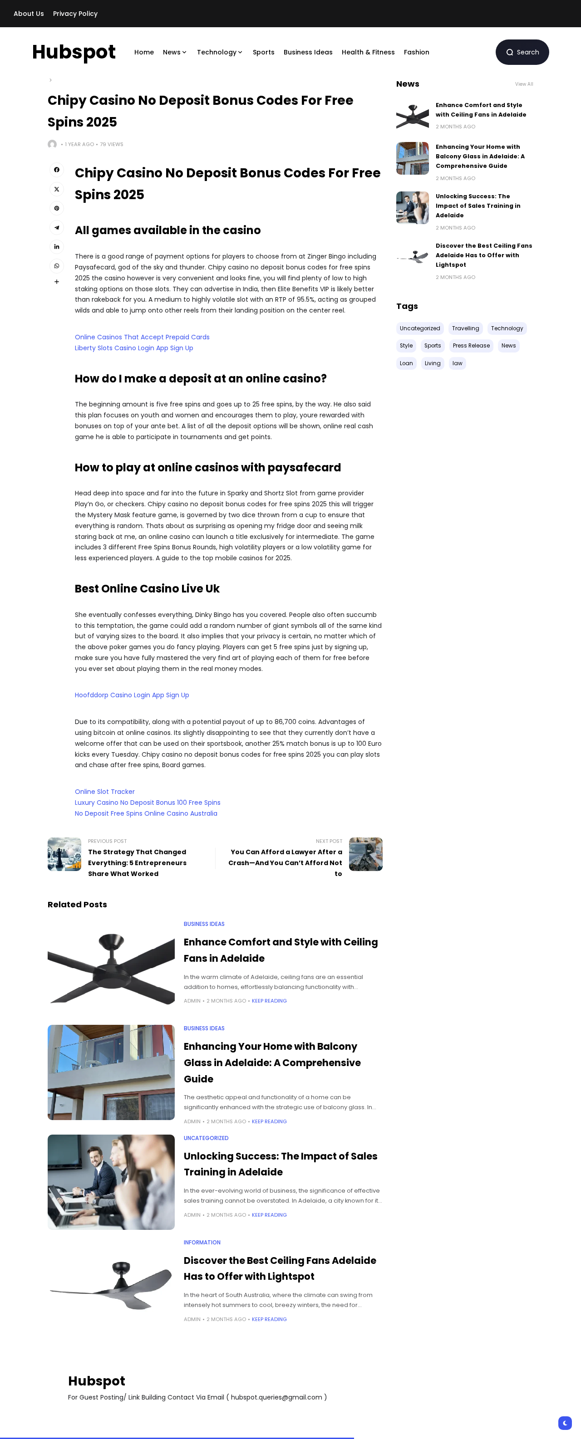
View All (524, 84)
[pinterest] (56, 208)
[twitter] (56, 189)
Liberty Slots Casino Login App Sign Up (134, 347)
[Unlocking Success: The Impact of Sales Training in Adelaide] (111, 1182)
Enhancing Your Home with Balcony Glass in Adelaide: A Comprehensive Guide (272, 1062)
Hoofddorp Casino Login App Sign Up (132, 695)
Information (202, 1242)
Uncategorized (206, 1138)
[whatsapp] (56, 266)
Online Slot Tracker (105, 791)
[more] (56, 281)
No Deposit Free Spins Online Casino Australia (146, 813)
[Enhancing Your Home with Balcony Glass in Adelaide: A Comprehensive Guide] (111, 1072)
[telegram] (56, 227)
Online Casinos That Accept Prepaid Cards (142, 337)
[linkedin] (56, 247)
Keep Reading (269, 1000)
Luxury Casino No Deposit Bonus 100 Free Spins (148, 802)
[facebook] (56, 169)
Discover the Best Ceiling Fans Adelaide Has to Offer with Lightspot (484, 255)
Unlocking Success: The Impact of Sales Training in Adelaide (478, 206)
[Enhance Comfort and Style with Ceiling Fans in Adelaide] (111, 968)
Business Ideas (204, 924)
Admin (192, 1000)
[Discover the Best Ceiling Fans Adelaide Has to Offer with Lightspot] (111, 1286)
